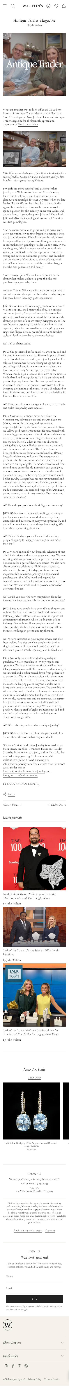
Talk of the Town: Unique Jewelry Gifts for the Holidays (31, 952)
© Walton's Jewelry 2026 (14, 1379)
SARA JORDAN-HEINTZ (22, 784)
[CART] (64, 6)
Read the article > (28, 124)
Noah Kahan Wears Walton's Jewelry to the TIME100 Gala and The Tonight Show (29, 896)
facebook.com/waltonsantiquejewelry (24, 771)
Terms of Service (16, 1309)
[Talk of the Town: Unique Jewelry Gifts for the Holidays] (34, 927)
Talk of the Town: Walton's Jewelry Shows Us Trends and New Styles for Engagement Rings (31, 1032)
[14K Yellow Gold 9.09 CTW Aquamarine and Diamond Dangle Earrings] (31, 1111)
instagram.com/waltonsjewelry (20, 775)
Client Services (12, 1343)
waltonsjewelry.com (14, 760)
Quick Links (10, 1356)
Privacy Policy (56, 1306)
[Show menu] (4, 6)
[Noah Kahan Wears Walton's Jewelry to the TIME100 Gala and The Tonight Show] (34, 858)
